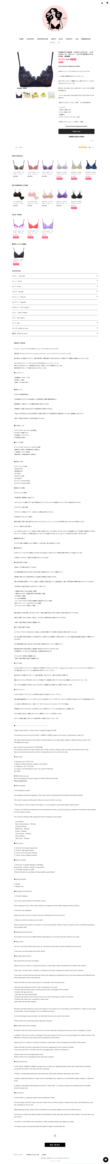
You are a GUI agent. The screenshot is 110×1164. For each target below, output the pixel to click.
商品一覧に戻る (55, 1145)
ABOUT (53, 39)
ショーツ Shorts (17, 281)
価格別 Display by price (19, 333)
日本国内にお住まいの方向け (76, 136)
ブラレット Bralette (18, 291)
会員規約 (44, 1154)
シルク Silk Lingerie (18, 318)
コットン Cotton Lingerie (19, 312)
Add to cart (76, 131)
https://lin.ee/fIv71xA (20, 781)
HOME (21, 39)
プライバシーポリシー (18, 1154)
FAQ (77, 39)
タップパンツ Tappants (19, 302)
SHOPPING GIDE (42, 39)
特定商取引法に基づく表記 (32, 1154)
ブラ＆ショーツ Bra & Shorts (20, 307)
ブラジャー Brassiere (18, 276)
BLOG (61, 39)
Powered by (53, 1161)
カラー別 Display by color (20, 328)
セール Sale (16, 323)
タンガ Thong (16, 286)
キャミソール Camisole (19, 297)
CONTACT (69, 39)
